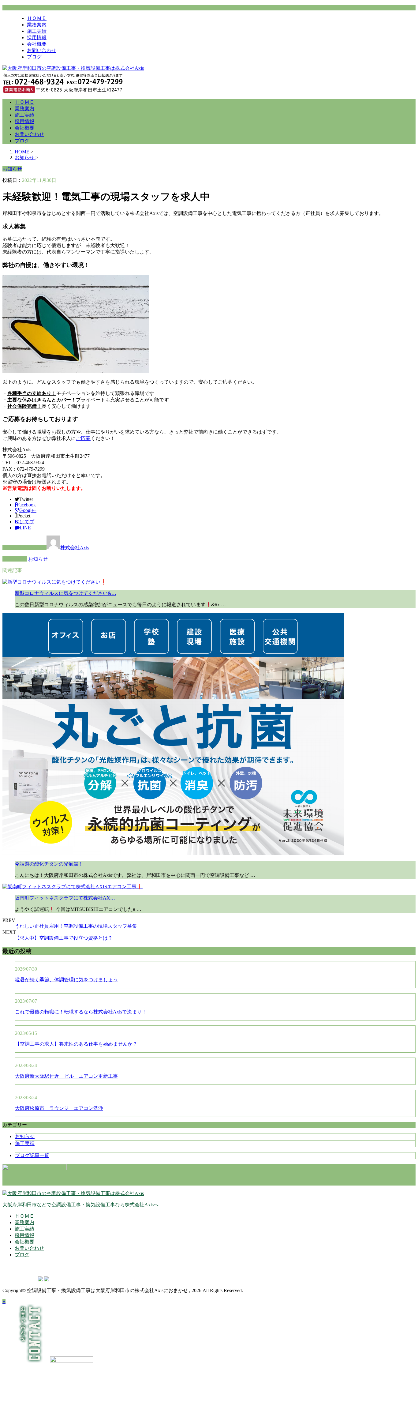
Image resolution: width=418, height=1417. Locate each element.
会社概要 (37, 44)
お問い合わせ (41, 50)
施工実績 (37, 31)
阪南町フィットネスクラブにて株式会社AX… (65, 897)
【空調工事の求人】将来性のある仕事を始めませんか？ (76, 1044)
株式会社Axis (74, 547)
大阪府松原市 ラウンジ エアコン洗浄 (59, 1108)
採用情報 (37, 37)
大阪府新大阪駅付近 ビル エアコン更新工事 (66, 1076)
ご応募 (83, 438)
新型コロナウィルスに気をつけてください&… (65, 593)
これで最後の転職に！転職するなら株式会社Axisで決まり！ (81, 1011)
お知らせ (38, 559)
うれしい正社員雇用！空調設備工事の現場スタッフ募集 (76, 926)
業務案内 (37, 24)
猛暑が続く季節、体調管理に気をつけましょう (66, 979)
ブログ (34, 56)
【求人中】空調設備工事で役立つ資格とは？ (64, 938)
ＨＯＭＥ (37, 18)
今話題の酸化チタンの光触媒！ (49, 863)
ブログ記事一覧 (32, 1155)
